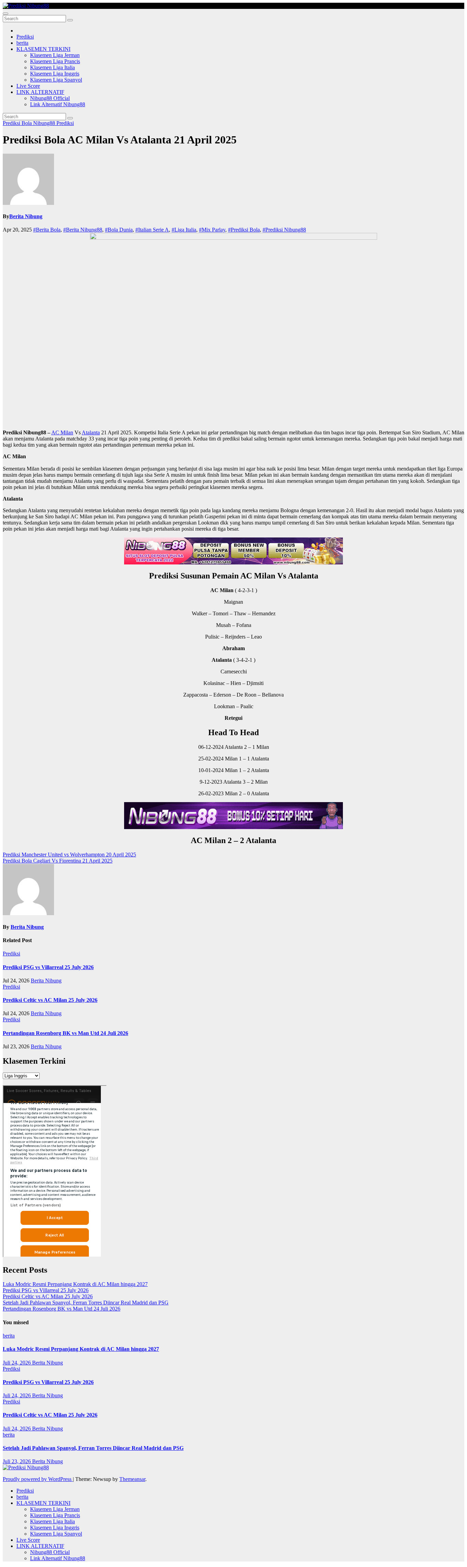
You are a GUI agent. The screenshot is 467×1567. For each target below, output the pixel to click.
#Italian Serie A (152, 230)
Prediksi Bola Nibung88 (29, 123)
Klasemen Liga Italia (52, 67)
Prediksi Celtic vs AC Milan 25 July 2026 (50, 1000)
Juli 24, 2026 (17, 1363)
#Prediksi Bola (244, 230)
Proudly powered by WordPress (38, 1479)
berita (22, 43)
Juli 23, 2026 (17, 1461)
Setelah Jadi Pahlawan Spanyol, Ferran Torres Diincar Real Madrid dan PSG (86, 1302)
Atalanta (91, 432)
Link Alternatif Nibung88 (57, 104)
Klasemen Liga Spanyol (56, 80)
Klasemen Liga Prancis (55, 61)
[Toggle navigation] (5, 14)
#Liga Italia (184, 230)
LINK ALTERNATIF (40, 92)
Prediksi (25, 37)
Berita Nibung (25, 216)
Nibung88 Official (50, 98)
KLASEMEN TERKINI (43, 49)
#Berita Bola (47, 230)
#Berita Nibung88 (82, 230)
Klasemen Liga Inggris (54, 73)
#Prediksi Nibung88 (284, 230)
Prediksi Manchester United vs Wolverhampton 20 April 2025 (69, 854)
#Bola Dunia (119, 230)
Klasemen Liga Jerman (55, 55)
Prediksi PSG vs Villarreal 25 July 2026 (48, 967)
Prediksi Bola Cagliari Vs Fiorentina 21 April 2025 (57, 861)
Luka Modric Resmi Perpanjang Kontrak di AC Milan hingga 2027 (75, 1284)
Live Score (28, 86)
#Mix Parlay (212, 230)
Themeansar (132, 1479)
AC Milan (62, 432)
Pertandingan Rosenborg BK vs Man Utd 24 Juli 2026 (65, 1033)
